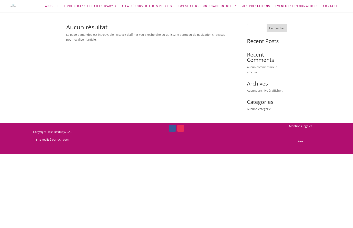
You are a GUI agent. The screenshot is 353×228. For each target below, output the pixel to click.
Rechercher (277, 28)
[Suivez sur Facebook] (172, 128)
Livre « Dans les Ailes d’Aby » (90, 6)
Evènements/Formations (296, 6)
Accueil (52, 6)
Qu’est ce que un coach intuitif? (207, 6)
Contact (330, 6)
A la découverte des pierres (147, 6)
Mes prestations (255, 6)
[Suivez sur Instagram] (180, 128)
